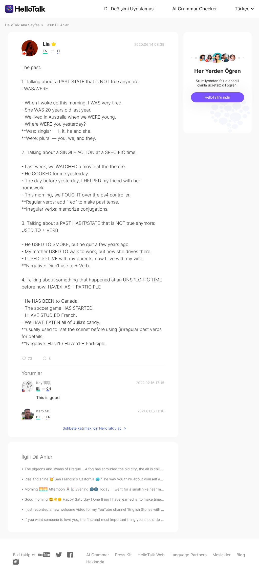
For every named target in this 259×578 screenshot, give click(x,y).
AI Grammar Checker (194, 8)
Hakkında (95, 561)
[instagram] (16, 562)
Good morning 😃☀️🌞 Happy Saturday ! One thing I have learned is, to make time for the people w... (108, 499)
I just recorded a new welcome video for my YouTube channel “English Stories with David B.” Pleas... (107, 509)
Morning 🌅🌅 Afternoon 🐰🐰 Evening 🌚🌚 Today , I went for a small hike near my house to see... (106, 489)
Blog (240, 554)
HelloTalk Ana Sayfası (22, 25)
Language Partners (188, 554)
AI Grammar (97, 554)
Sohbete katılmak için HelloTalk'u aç (92, 428)
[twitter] (59, 555)
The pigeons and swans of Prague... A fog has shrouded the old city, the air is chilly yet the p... (103, 469)
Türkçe (242, 8)
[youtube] (44, 554)
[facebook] (70, 555)
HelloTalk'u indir (217, 97)
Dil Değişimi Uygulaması (129, 8)
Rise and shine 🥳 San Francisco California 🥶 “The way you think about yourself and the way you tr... (108, 479)
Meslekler (221, 554)
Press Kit (123, 554)
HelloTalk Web (151, 554)
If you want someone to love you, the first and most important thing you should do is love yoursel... (106, 519)
